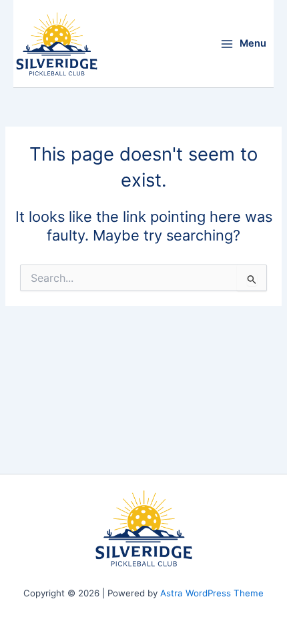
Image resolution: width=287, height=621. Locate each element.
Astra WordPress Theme (212, 593)
